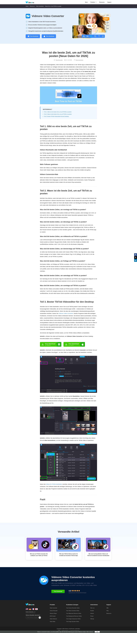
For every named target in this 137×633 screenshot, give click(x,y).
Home (27, 6)
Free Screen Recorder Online (73, 608)
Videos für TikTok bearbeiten (54, 484)
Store (86, 2)
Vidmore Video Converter (48, 16)
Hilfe (107, 608)
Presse (91, 616)
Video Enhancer (53, 618)
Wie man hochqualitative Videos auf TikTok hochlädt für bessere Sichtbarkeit (98, 554)
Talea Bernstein (59, 60)
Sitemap (92, 618)
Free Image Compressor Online (73, 618)
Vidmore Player (53, 613)
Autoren (92, 613)
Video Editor (52, 621)
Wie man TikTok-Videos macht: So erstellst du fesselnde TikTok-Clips (68, 554)
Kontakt (92, 610)
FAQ (107, 610)
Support (109, 2)
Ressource (102, 2)
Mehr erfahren (90, 631)
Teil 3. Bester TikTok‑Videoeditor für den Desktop (56, 116)
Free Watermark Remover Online (73, 613)
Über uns (92, 608)
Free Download (34, 36)
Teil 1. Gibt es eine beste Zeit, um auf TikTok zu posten (57, 112)
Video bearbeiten (40, 6)
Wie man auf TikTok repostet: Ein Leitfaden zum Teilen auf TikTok (39, 554)
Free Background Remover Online (74, 616)
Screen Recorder (54, 610)
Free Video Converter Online (72, 610)
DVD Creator (53, 616)
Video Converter (53, 608)
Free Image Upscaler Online (72, 621)
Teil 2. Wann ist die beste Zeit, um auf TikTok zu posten (58, 114)
